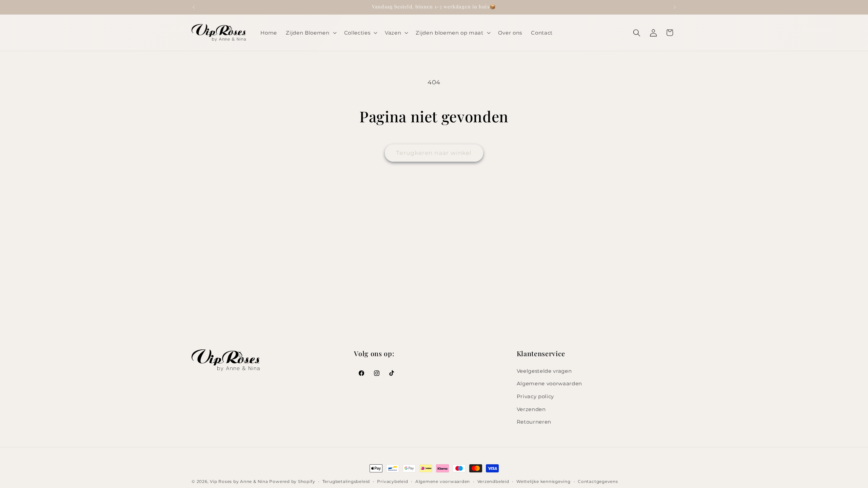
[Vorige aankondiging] (193, 7)
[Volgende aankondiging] (674, 7)
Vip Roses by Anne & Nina (239, 481)
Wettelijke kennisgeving (543, 481)
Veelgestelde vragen (544, 371)
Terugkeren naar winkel (434, 152)
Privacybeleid (392, 481)
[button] (310, 33)
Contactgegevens (598, 481)
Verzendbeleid (493, 481)
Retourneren (534, 422)
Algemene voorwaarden (549, 383)
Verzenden (531, 409)
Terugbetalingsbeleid (346, 481)
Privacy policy (535, 396)
